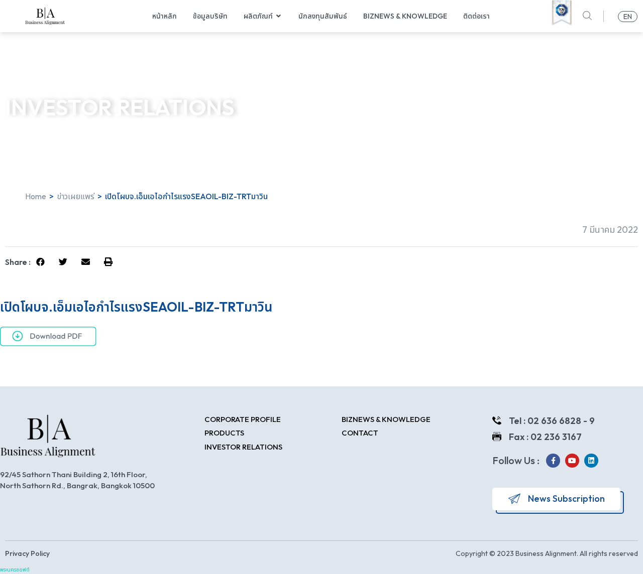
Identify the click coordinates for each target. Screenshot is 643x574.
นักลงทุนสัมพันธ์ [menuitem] (322, 16)
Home (35, 196)
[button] (278, 16)
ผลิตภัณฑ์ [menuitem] (258, 16)
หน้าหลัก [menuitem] (164, 16)
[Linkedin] (591, 461)
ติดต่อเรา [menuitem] (476, 16)
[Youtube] (572, 461)
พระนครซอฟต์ (15, 570)
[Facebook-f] (553, 461)
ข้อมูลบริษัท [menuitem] (210, 16)
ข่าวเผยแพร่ (75, 196)
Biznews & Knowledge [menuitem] (405, 16)
